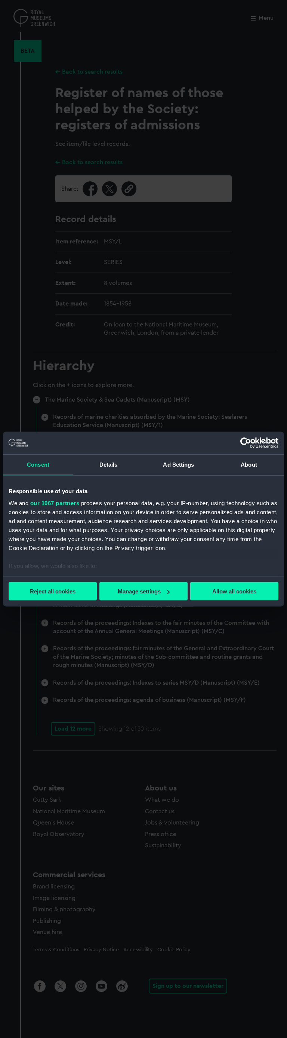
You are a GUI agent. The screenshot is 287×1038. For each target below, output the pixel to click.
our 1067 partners (55, 503)
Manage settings (139, 591)
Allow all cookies (234, 591)
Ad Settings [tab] (178, 464)
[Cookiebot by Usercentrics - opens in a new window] (245, 443)
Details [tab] (108, 464)
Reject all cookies (52, 591)
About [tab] (249, 464)
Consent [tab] (38, 464)
